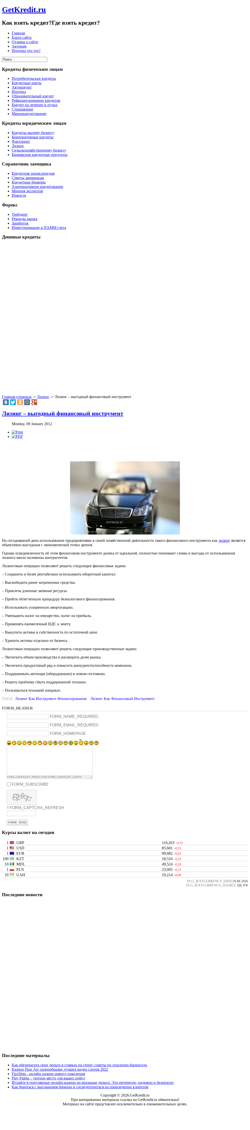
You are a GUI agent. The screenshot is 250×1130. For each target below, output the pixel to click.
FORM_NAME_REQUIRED (74, 716)
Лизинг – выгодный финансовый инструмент (62, 413)
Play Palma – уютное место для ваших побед (48, 1078)
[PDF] (17, 436)
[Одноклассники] (20, 402)
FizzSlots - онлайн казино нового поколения (48, 1074)
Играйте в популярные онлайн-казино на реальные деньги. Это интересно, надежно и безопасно (93, 1082)
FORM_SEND (17, 822)
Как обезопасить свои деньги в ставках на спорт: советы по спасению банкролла (79, 1065)
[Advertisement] (125, 317)
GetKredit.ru (24, 9)
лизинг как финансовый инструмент (122, 699)
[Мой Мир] (27, 402)
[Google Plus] (34, 402)
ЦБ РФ (242, 885)
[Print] (17, 432)
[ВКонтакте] (6, 402)
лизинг (224, 540)
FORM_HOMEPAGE (68, 733)
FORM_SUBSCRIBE (30, 784)
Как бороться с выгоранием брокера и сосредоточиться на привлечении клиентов (80, 1087)
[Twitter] (13, 402)
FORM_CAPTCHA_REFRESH (37, 808)
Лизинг (43, 397)
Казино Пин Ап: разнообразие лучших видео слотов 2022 (60, 1069)
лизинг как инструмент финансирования (50, 699)
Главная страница (16, 397)
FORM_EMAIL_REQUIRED (74, 725)
